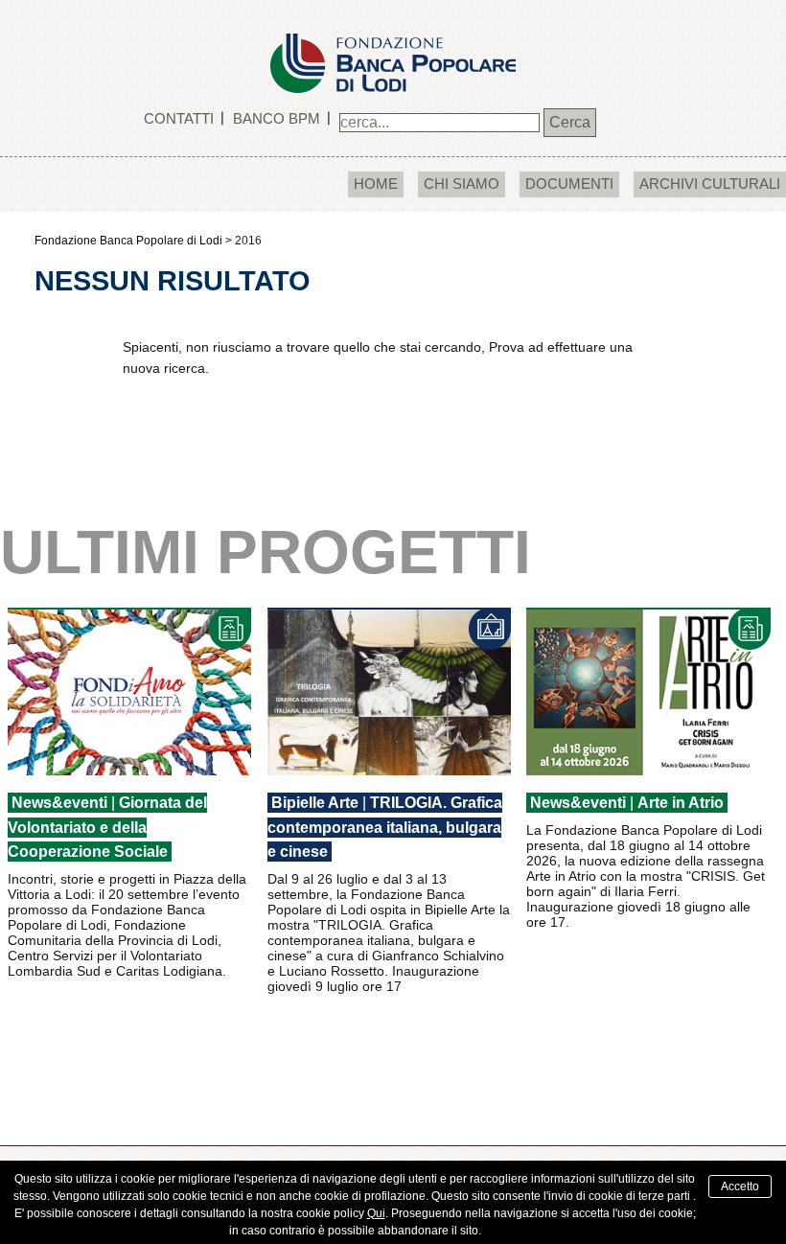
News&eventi (59, 803)
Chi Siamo (461, 183)
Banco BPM (276, 118)
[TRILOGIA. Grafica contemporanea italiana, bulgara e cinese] (389, 692)
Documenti (569, 183)
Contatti (179, 118)
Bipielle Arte (314, 803)
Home (376, 183)
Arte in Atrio (680, 803)
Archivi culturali (709, 183)
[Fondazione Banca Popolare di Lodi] (393, 45)
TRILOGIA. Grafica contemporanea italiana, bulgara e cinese (384, 827)
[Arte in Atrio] (648, 692)
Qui (376, 1213)
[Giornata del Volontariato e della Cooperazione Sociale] (129, 692)
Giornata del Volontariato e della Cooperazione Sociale (107, 827)
